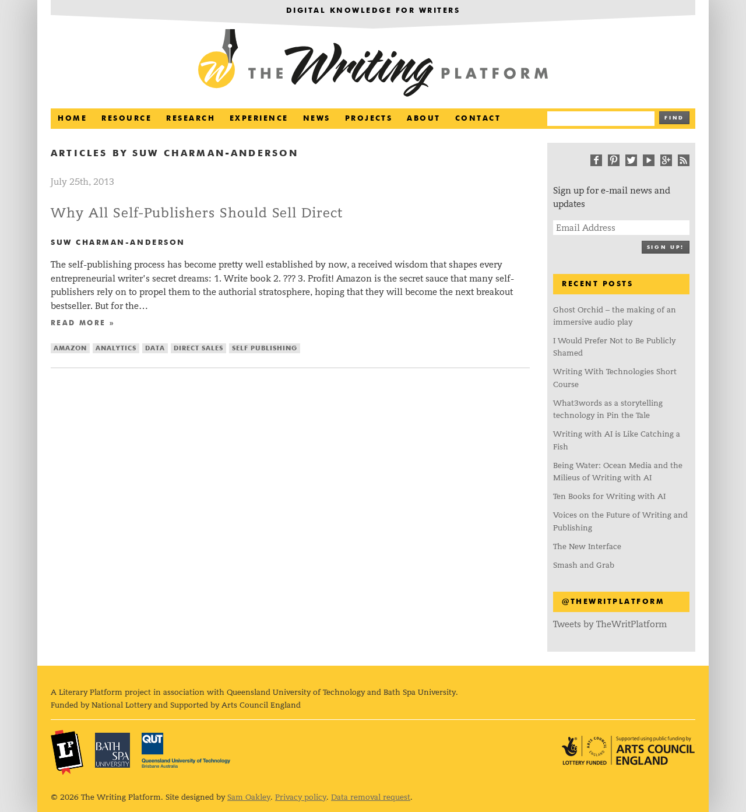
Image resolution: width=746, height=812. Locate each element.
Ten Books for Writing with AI (609, 496)
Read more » (83, 323)
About (423, 118)
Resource (126, 118)
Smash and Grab (583, 565)
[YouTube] (648, 160)
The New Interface (587, 546)
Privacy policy (300, 797)
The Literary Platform (67, 752)
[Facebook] (596, 160)
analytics (116, 348)
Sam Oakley (248, 797)
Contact (478, 118)
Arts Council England (628, 750)
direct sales (198, 348)
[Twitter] (631, 160)
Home (72, 118)
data (155, 348)
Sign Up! (665, 247)
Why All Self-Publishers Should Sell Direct (197, 213)
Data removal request (370, 797)
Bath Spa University (112, 750)
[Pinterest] (614, 160)
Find (674, 118)
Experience (259, 118)
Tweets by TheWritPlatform (610, 624)
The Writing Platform (373, 64)
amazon (70, 348)
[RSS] (683, 160)
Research (190, 118)
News (316, 118)
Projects (369, 118)
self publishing (264, 348)
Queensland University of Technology (186, 750)
